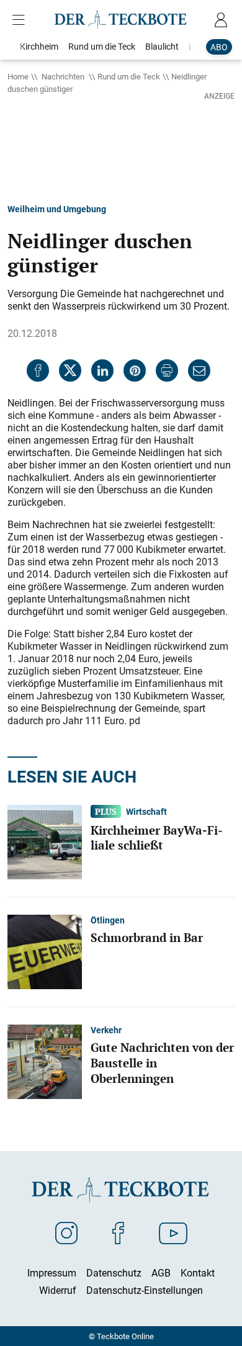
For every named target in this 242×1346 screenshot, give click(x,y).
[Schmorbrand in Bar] (44, 951)
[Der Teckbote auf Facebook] (118, 1232)
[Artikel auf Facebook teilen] (38, 370)
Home (18, 76)
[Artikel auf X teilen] (70, 370)
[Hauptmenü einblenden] (21, 20)
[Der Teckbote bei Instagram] (66, 1232)
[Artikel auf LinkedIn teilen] (102, 370)
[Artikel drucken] (167, 370)
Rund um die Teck (128, 76)
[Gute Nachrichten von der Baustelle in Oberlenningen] (44, 1060)
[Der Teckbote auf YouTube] (173, 1232)
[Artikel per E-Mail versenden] (199, 370)
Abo (219, 47)
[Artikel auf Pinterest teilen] (134, 370)
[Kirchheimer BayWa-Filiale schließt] (44, 841)
